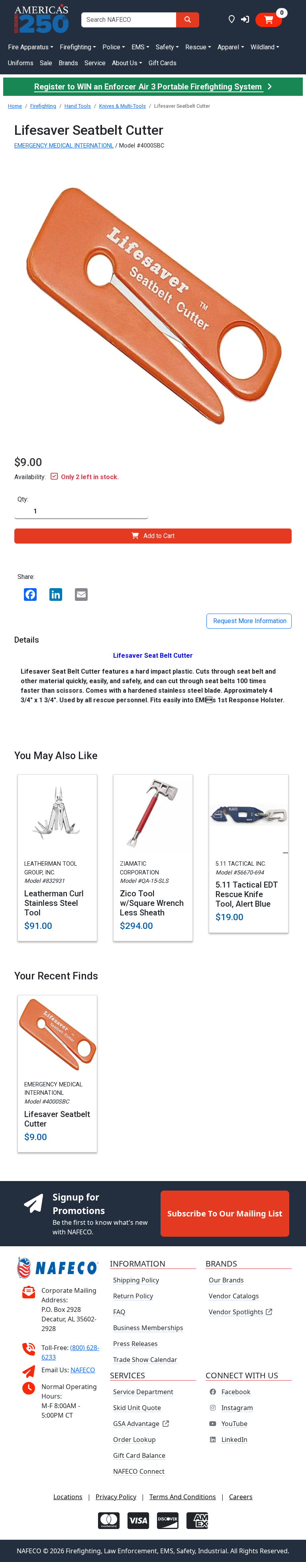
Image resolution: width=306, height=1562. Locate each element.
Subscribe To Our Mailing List (224, 1213)
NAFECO (83, 1370)
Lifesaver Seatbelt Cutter (57, 1119)
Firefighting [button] (75, 47)
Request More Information (249, 621)
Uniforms (20, 63)
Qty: (23, 499)
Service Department (143, 1391)
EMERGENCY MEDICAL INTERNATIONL (64, 145)
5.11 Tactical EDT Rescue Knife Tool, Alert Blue (247, 894)
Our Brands (226, 1280)
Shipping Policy (136, 1280)
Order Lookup (134, 1439)
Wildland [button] (263, 47)
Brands (68, 63)
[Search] (187, 19)
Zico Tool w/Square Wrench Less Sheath (152, 903)
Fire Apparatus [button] (28, 47)
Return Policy (133, 1296)
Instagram (237, 1407)
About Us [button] (124, 63)
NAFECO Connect (139, 1471)
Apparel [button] (228, 47)
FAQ (119, 1311)
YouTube (234, 1423)
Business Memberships (148, 1327)
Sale (46, 63)
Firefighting (43, 106)
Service (95, 63)
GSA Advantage (136, 1423)
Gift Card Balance (139, 1455)
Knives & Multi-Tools (122, 106)
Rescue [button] (195, 47)
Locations (67, 1496)
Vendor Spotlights (237, 1311)
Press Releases (135, 1343)
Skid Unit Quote (137, 1407)
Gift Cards (163, 63)
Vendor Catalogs (234, 1296)
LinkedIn (234, 1439)
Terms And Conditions (182, 1496)
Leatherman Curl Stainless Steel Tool (54, 903)
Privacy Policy (116, 1496)
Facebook (236, 1391)
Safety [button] (165, 47)
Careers (241, 1496)
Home (15, 106)
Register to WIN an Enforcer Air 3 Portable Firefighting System (149, 86)
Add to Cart (159, 536)
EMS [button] (138, 47)
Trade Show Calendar (145, 1359)
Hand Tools (78, 106)
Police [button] (111, 47)
